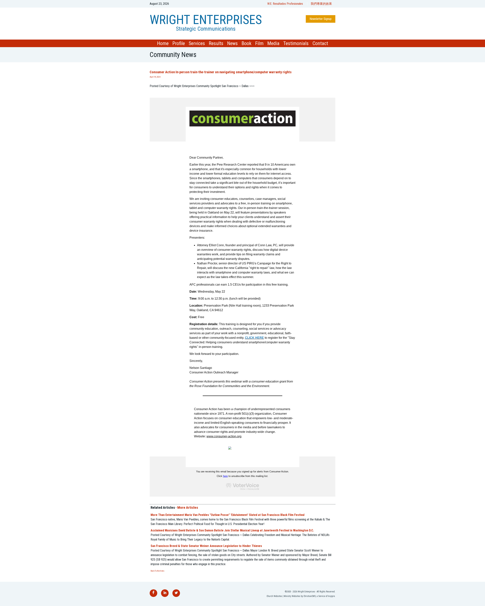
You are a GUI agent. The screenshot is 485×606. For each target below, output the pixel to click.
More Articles (187, 507)
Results (216, 43)
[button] (242, 95)
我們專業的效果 (321, 3)
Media (273, 43)
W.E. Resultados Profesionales (285, 3)
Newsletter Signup (321, 19)
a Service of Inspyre (326, 596)
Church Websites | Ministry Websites (283, 596)
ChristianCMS (310, 596)
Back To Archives (157, 571)
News (232, 43)
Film (259, 43)
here (225, 476)
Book (246, 43)
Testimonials (296, 43)
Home (163, 43)
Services (197, 43)
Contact (320, 43)
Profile (178, 43)
